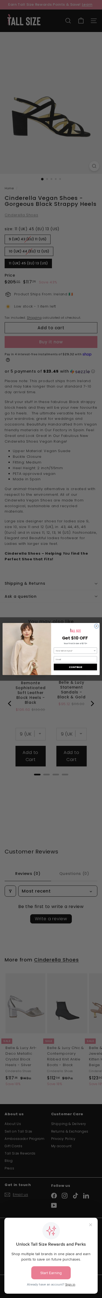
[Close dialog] (96, 626)
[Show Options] (94, 651)
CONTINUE (75, 667)
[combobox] (74, 651)
